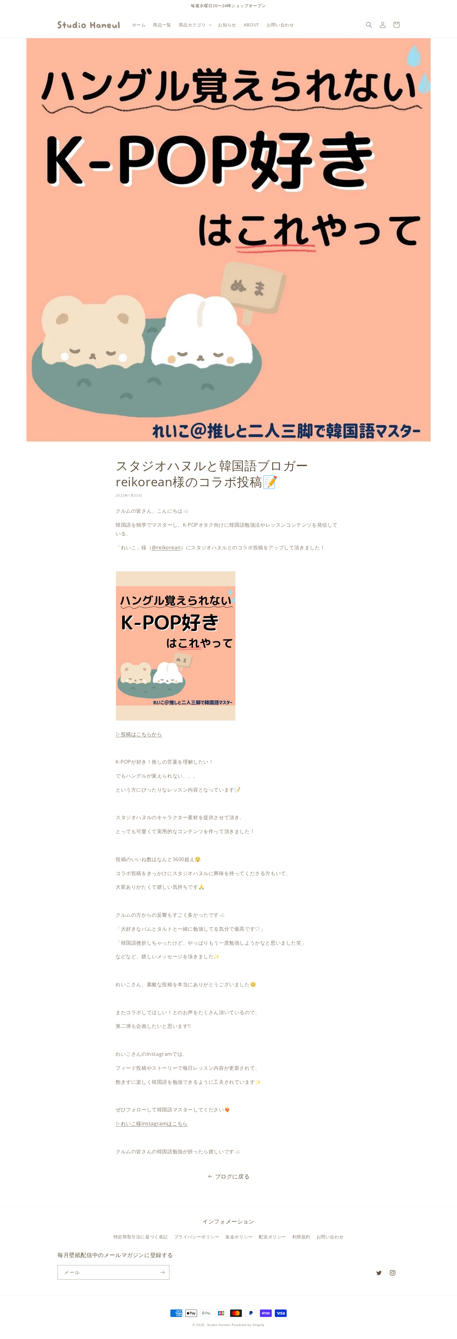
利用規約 (301, 1237)
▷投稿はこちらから (139, 734)
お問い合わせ (330, 1237)
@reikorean (166, 547)
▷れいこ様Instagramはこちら (152, 1123)
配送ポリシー (272, 1237)
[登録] (162, 1272)
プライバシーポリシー (196, 1237)
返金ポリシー (239, 1237)
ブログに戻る (232, 1176)
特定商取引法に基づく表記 (140, 1237)
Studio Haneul (219, 1325)
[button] (195, 24)
